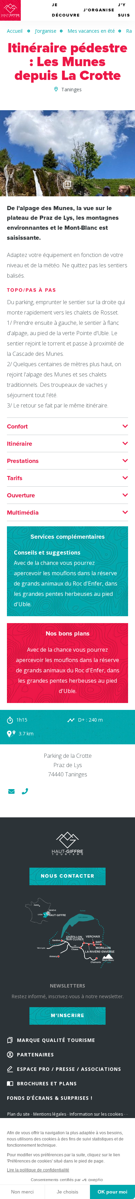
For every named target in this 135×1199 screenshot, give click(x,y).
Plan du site (18, 1114)
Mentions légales (49, 1114)
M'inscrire (67, 1016)
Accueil (14, 31)
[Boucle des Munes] (67, 193)
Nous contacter (67, 876)
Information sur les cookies (96, 1114)
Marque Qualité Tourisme (56, 1040)
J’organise (45, 31)
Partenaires (35, 1054)
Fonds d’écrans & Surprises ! (49, 1098)
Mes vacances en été (91, 31)
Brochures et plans (47, 1083)
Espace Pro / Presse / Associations (69, 1069)
